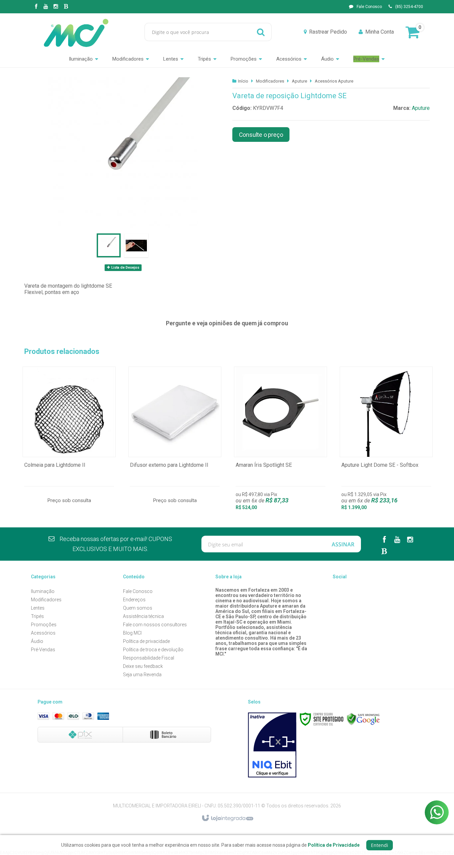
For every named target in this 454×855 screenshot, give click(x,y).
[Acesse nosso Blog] (66, 7)
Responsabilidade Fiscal (148, 658)
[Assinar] (343, 544)
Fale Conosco (369, 6)
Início (243, 81)
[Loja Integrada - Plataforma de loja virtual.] (227, 818)
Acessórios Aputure (334, 81)
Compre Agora (69, 442)
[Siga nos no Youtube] (46, 7)
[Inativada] (272, 745)
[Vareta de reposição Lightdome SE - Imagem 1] (109, 245)
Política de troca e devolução (153, 649)
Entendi (379, 845)
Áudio (37, 641)
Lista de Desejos (124, 267)
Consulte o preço (261, 134)
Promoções (44, 624)
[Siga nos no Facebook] (36, 7)
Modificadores (270, 81)
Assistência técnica (143, 616)
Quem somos (137, 608)
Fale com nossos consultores (155, 624)
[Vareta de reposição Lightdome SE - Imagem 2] (136, 245)
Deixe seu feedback (143, 666)
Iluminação (43, 591)
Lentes (38, 608)
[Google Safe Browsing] (363, 719)
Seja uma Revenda (142, 674)
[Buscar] (260, 32)
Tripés (37, 616)
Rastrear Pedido (328, 32)
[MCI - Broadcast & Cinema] (76, 32)
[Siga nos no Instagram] (56, 7)
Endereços (134, 599)
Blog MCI (132, 633)
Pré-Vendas (43, 649)
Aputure (299, 81)
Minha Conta (379, 32)
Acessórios (43, 633)
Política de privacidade (146, 641)
